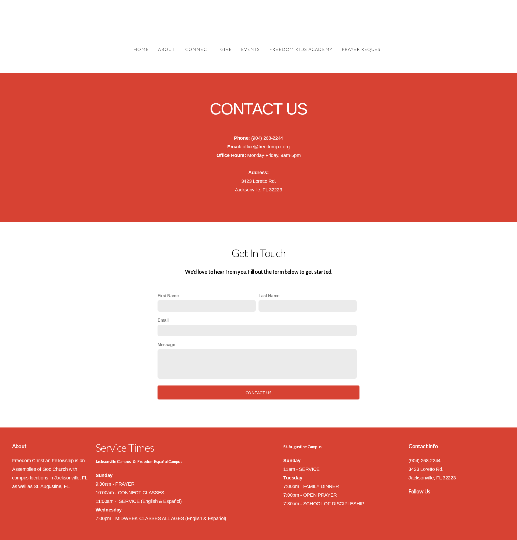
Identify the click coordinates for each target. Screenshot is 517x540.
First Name (168, 295)
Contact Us (258, 392)
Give (226, 49)
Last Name (269, 295)
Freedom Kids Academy (301, 49)
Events (250, 49)
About (167, 49)
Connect (198, 49)
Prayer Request (362, 49)
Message (166, 344)
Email (163, 320)
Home (141, 49)
